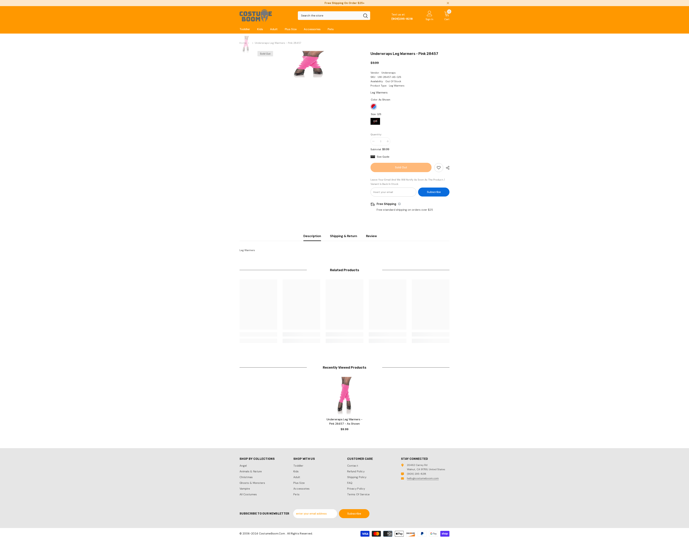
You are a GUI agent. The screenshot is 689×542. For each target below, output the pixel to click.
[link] (258, 334)
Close (447, 3)
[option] (308, 64)
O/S (375, 120)
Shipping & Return (343, 236)
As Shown (374, 106)
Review (371, 236)
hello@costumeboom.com (423, 478)
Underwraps (388, 72)
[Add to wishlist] (438, 167)
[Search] (334, 15)
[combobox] (329, 15)
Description (312, 236)
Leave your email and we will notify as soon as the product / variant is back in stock (408, 182)
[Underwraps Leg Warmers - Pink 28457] (344, 396)
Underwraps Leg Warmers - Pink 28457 (344, 421)
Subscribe (434, 192)
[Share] (446, 167)
